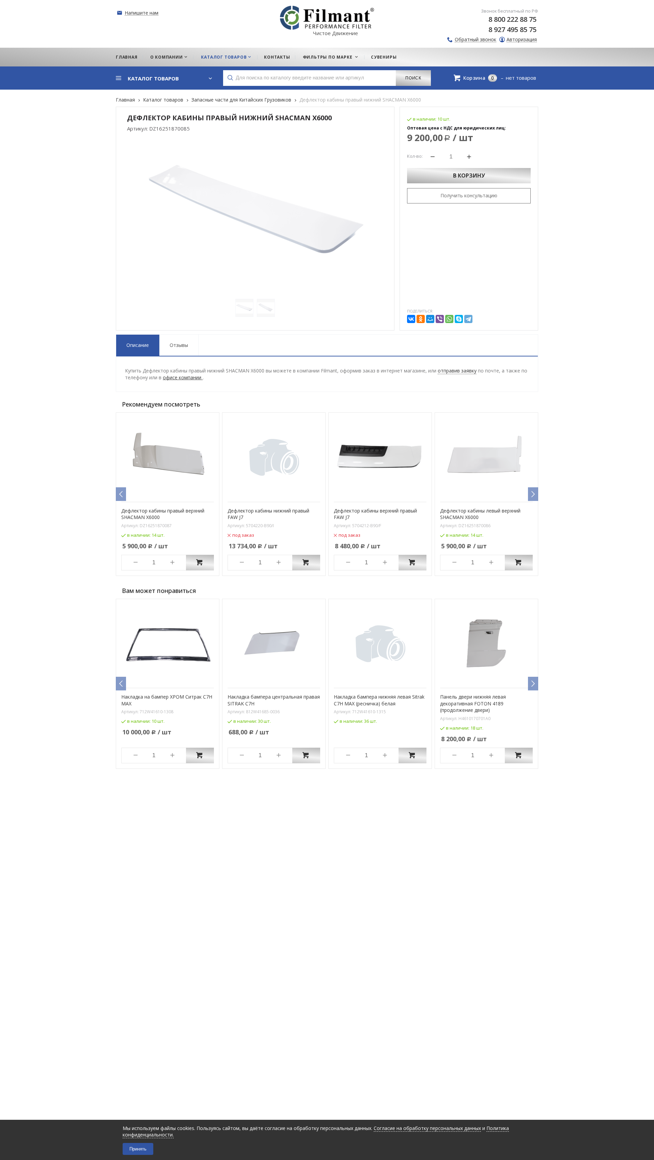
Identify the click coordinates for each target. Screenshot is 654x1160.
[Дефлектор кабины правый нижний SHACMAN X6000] (255, 215)
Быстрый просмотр (171, 492)
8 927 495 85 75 (512, 29)
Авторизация (522, 39)
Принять (137, 1148)
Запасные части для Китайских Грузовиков (241, 99)
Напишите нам (141, 13)
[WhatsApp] (449, 319)
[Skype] (459, 319)
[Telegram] (468, 319)
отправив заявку (457, 370)
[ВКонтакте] (411, 319)
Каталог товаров (163, 99)
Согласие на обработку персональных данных (427, 1128)
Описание (137, 345)
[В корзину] (200, 562)
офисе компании (183, 377)
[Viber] (440, 319)
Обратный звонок (475, 39)
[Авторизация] (650, 3)
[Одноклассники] (421, 319)
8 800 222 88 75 (512, 19)
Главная (125, 99)
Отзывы (179, 345)
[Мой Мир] (430, 319)
